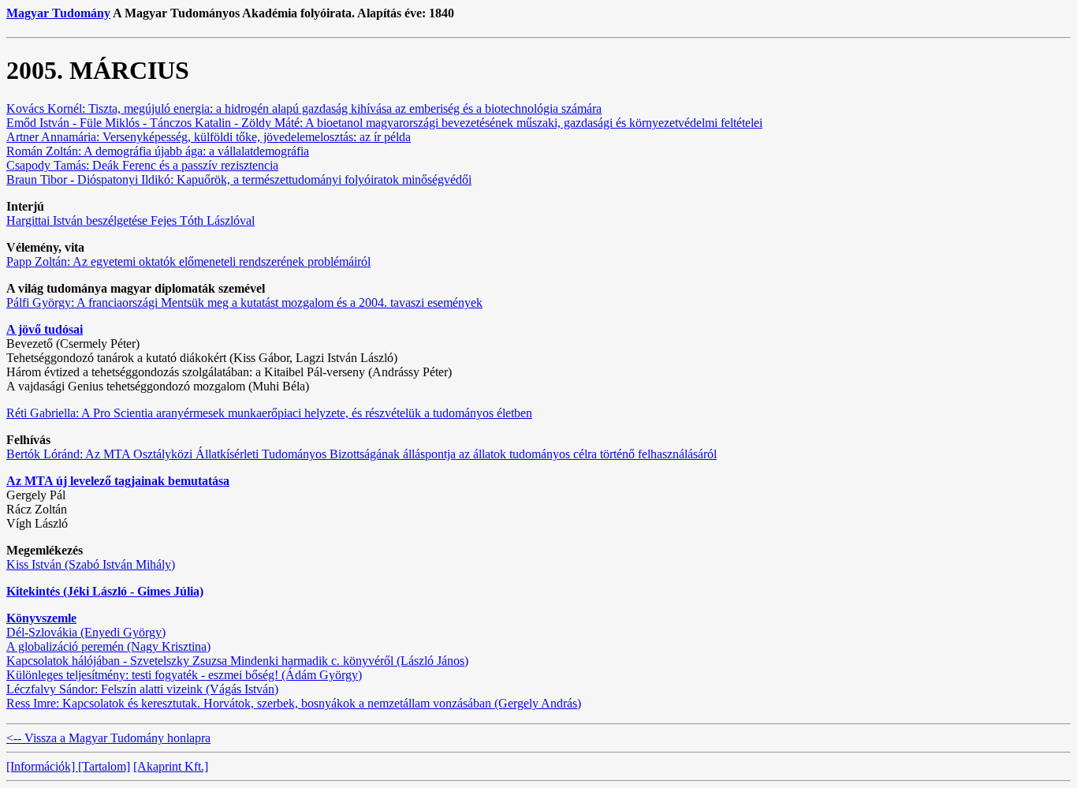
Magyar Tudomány (58, 13)
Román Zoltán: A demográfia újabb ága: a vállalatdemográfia (157, 151)
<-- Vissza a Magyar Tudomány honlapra (108, 738)
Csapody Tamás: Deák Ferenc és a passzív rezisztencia (142, 165)
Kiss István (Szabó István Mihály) (90, 564)
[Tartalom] (104, 766)
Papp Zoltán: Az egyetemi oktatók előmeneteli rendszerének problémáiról (188, 261)
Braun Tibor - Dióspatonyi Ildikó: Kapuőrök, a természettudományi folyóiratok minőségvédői (238, 179)
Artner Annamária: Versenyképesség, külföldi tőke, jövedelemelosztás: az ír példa (208, 137)
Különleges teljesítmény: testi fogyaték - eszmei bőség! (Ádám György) (184, 675)
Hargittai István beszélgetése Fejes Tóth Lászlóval (130, 220)
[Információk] (42, 766)
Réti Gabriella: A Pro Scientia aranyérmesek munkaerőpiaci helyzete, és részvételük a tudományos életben (269, 413)
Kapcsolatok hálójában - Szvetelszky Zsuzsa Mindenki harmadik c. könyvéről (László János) (237, 660)
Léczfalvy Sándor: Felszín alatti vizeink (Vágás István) (142, 689)
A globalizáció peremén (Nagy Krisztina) (108, 646)
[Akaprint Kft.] (170, 766)
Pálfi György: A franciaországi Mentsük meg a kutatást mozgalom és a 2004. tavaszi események (244, 302)
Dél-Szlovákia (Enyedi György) (86, 632)
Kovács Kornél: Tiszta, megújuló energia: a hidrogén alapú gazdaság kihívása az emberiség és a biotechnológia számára (304, 108)
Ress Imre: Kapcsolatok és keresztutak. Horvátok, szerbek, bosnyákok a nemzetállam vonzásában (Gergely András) (293, 703)
